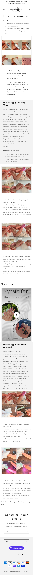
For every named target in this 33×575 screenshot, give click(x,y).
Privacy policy (25, 571)
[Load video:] (16, 314)
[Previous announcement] (3, 2)
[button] (4, 10)
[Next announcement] (30, 2)
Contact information (15, 571)
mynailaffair (16, 568)
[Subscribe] (27, 531)
